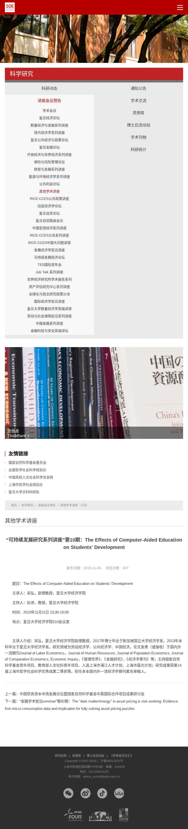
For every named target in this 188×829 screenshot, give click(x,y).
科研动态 (49, 88)
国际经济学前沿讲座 (49, 301)
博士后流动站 (138, 125)
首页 (14, 505)
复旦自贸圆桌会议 (49, 221)
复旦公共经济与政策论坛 (49, 140)
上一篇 (74, 694)
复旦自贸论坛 (49, 213)
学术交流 (138, 96)
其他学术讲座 (49, 191)
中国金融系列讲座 (49, 323)
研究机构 (62, 756)
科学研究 (27, 505)
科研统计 (138, 145)
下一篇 (91, 705)
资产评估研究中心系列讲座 (49, 287)
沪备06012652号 (112, 761)
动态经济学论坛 (49, 206)
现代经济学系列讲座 (49, 133)
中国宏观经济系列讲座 (49, 228)
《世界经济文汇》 (121, 756)
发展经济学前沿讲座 (49, 250)
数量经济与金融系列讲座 (49, 125)
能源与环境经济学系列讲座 (49, 177)
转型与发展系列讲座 (49, 169)
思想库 (138, 108)
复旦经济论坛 (49, 118)
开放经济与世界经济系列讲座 (49, 155)
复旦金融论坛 (49, 147)
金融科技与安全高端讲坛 (49, 331)
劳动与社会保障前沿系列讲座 (49, 316)
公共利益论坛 (49, 184)
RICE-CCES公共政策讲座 (49, 199)
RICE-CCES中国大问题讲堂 (49, 243)
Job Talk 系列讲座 (49, 272)
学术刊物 (138, 137)
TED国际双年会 (49, 265)
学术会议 (49, 111)
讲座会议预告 (49, 96)
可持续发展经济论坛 (49, 257)
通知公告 (138, 88)
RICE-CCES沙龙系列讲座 (49, 235)
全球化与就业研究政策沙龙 (49, 294)
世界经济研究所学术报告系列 (49, 279)
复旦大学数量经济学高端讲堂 (49, 309)
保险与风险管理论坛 (49, 162)
